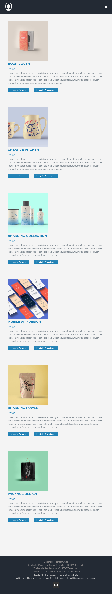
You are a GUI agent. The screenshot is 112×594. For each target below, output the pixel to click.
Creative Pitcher (51, 127)
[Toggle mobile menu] (106, 7)
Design (11, 68)
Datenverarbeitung (63, 578)
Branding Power (51, 385)
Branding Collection (51, 213)
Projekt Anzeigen (45, 90)
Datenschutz (79, 578)
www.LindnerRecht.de (68, 574)
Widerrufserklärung (25, 578)
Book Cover (51, 41)
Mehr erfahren (18, 90)
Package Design (51, 471)
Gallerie (58, 41)
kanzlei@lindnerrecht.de (45, 574)
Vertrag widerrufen (44, 578)
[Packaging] (55, 41)
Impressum (91, 578)
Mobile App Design (51, 299)
